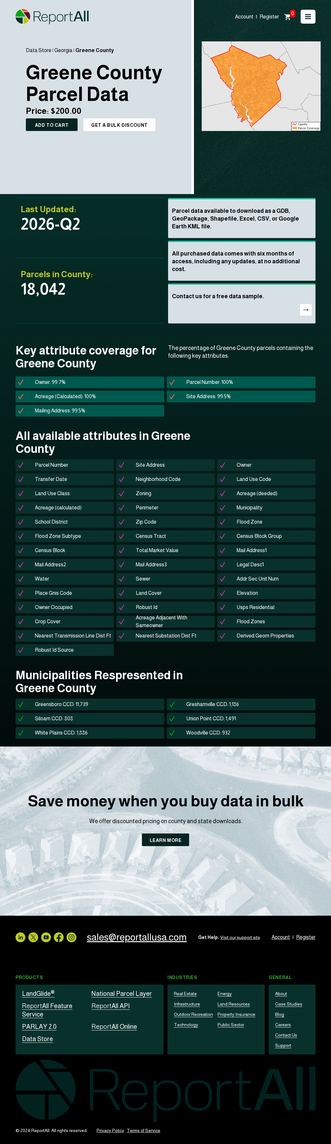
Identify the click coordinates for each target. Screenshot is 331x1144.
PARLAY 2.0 (39, 1026)
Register (269, 16)
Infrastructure (187, 1004)
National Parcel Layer (121, 993)
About (281, 993)
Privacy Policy (110, 1130)
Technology (186, 1024)
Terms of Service (143, 1130)
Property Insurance (236, 1014)
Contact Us (286, 1035)
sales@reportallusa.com (137, 937)
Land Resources (234, 1004)
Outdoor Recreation (193, 1014)
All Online (114, 1026)
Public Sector (231, 1024)
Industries (182, 977)
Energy (225, 993)
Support (283, 1045)
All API (110, 1005)
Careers (283, 1024)
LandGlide (38, 993)
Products (29, 977)
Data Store (38, 50)
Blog (279, 1014)
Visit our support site (240, 937)
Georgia (63, 50)
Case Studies (288, 1004)
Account (244, 16)
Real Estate (185, 993)
